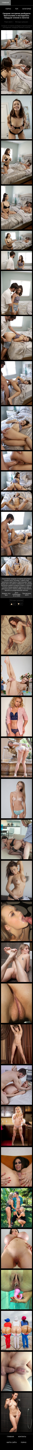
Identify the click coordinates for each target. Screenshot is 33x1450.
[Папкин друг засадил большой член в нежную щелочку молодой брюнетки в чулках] (16, 840)
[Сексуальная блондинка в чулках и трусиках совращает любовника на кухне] (16, 1126)
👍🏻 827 (13, 604)
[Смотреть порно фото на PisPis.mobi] (16, 1290)
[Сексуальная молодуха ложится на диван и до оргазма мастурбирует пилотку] (16, 881)
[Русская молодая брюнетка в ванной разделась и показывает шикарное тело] (16, 1003)
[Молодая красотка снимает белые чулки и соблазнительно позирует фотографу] (16, 1044)
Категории (26, 9)
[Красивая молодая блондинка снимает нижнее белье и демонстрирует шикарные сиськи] (16, 717)
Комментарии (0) (7, 606)
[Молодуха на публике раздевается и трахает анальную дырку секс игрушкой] (16, 758)
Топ (16, 9)
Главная (5, 2)
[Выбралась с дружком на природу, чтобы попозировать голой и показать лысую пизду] (16, 635)
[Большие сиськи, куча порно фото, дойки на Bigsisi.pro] (16, 1249)
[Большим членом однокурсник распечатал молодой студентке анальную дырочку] (16, 1085)
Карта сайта (12, 1442)
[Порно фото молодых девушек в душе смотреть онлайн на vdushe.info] (16, 1412)
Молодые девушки (16, 600)
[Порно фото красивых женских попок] (16, 1331)
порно (8, 9)
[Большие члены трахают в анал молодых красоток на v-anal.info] (16, 1372)
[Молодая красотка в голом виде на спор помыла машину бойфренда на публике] (16, 799)
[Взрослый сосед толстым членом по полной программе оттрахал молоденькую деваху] (16, 921)
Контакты (22, 1436)
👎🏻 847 (20, 604)
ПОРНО (23, 1442)
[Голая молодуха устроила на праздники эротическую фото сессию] (16, 676)
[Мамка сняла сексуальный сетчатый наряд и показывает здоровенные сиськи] (16, 1167)
